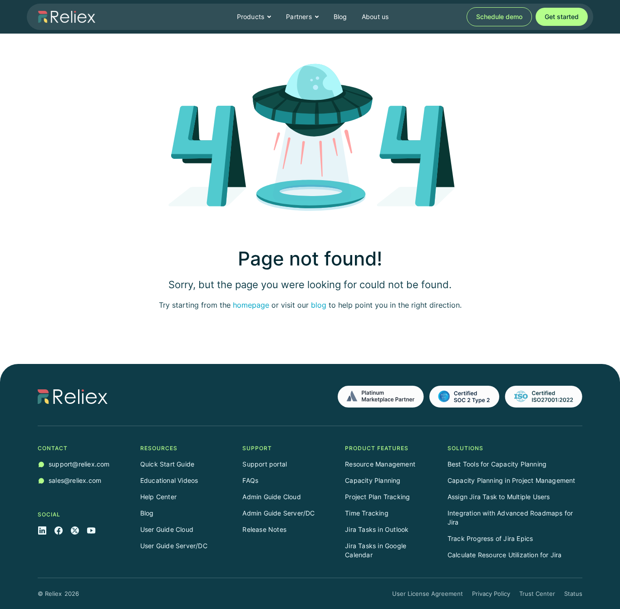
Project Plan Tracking (377, 497)
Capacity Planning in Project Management (512, 480)
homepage (251, 304)
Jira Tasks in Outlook (376, 529)
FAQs (250, 480)
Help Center (158, 497)
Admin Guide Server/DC (278, 513)
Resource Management (380, 464)
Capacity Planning (372, 480)
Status (573, 593)
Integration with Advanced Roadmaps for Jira (510, 517)
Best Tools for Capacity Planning (497, 464)
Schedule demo (499, 16)
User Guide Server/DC (173, 546)
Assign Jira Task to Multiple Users (499, 497)
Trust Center (537, 593)
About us (375, 16)
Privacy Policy (491, 593)
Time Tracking (367, 513)
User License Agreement (427, 593)
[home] (67, 16)
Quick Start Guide (167, 464)
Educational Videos (169, 480)
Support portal (264, 464)
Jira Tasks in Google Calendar (375, 550)
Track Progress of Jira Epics (490, 538)
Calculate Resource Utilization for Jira (505, 555)
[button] (254, 17)
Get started (562, 16)
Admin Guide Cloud (271, 497)
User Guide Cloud (166, 529)
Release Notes (264, 529)
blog (318, 304)
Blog (340, 16)
